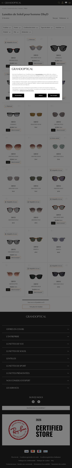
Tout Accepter (53, 95)
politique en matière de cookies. (27, 90)
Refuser (40, 95)
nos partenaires (39, 74)
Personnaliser (18, 95)
